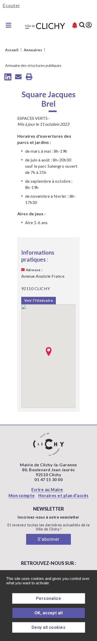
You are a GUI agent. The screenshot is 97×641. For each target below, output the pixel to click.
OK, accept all (48, 612)
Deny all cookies (49, 627)
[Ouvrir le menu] (8, 25)
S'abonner (48, 539)
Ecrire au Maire (47, 489)
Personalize (48, 598)
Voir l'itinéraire (38, 300)
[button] (49, 351)
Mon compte (22, 495)
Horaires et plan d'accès (63, 495)
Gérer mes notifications (74, 25)
